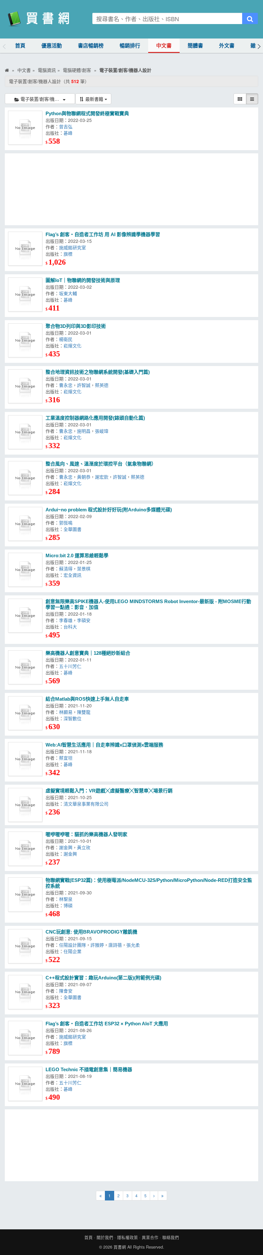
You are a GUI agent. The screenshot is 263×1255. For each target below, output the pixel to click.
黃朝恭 (83, 477)
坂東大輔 (69, 293)
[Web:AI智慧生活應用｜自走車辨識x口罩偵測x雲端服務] (25, 759)
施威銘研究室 (74, 247)
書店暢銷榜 (91, 45)
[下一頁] (154, 1195)
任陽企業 (74, 951)
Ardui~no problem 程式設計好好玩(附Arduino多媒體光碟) (109, 509)
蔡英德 (103, 385)
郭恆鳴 (67, 522)
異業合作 (150, 1237)
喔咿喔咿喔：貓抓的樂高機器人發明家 (86, 834)
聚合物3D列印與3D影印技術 (76, 326)
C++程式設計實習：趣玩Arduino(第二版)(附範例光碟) (104, 977)
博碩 (69, 905)
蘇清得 (65, 568)
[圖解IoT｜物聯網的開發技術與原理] (25, 294)
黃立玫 (85, 847)
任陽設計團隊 (72, 945)
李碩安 (85, 620)
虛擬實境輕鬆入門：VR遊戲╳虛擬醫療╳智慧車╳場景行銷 (109, 790)
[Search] (250, 18)
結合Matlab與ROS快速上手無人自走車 (87, 699)
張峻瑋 (103, 431)
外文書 (226, 45)
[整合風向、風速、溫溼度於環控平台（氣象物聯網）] (25, 478)
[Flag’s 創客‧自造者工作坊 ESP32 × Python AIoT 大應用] (25, 1038)
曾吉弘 (67, 126)
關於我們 (105, 1237)
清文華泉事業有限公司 (87, 803)
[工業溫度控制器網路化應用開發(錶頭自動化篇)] (25, 432)
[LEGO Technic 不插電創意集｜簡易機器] (25, 1084)
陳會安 (67, 990)
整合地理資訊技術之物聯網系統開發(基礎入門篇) (98, 372)
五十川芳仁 (71, 666)
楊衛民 (67, 339)
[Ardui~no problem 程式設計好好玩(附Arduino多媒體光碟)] (25, 524)
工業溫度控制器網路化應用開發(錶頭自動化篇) (95, 418)
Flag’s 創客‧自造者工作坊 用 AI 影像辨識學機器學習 (103, 234)
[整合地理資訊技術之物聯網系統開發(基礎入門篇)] (25, 386)
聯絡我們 (170, 1237)
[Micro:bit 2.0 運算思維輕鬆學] (25, 570)
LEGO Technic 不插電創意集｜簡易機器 (89, 1069)
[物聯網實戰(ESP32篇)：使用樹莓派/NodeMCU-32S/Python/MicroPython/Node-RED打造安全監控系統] (25, 894)
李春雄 (65, 620)
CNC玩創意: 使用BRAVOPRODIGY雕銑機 (91, 932)
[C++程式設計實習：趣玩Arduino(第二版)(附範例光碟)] (25, 992)
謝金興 (65, 847)
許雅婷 (97, 945)
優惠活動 (51, 45)
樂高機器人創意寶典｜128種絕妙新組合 (88, 653)
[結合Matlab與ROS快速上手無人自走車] (25, 713)
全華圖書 (74, 529)
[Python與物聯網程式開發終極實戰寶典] (25, 128)
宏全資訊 (74, 575)
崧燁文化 (74, 345)
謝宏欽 (101, 477)
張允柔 (134, 945)
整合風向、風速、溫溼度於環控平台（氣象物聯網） (101, 463)
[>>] (162, 1195)
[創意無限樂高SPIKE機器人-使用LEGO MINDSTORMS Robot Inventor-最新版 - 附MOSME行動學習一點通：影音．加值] (25, 616)
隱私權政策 (127, 1237)
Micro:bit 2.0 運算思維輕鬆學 (77, 555)
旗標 (69, 254)
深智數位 (74, 718)
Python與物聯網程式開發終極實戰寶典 (87, 113)
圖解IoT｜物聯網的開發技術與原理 (83, 280)
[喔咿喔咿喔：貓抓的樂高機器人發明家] (25, 849)
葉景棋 (85, 568)
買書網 (120, 1247)
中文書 (164, 45)
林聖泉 (67, 899)
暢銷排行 (130, 45)
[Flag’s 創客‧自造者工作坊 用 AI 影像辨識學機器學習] (25, 249)
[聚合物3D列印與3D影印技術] (25, 340)
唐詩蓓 (115, 945)
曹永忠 (65, 385)
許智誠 (83, 385)
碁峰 (69, 133)
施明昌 (83, 431)
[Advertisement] (131, 189)
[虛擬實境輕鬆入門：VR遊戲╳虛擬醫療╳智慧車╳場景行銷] (25, 805)
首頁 (20, 45)
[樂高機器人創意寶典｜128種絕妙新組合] (25, 667)
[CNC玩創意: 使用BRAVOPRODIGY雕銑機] (25, 946)
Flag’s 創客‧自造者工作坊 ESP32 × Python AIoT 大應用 (107, 1023)
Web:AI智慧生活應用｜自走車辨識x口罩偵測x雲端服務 (104, 744)
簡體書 (195, 45)
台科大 (72, 626)
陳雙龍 (85, 712)
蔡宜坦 (67, 758)
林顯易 (65, 712)
